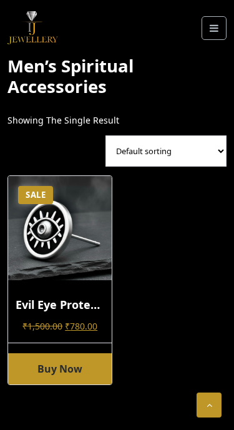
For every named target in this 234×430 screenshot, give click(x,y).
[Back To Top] (209, 405)
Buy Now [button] (59, 369)
